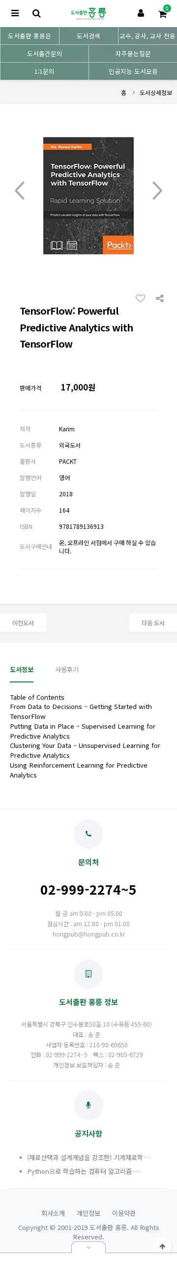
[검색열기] (36, 13)
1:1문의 (44, 71)
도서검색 (88, 35)
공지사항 (88, 1133)
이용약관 (124, 1213)
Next (157, 191)
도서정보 (21, 669)
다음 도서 (153, 622)
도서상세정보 (156, 92)
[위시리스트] (143, 298)
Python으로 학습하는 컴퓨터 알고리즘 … (84, 1171)
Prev (20, 191)
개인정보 (88, 1213)
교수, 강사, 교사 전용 (147, 35)
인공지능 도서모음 (133, 71)
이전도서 (23, 622)
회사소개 (53, 1213)
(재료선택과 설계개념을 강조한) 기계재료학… (88, 1157)
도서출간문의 (44, 53)
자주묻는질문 (133, 53)
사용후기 (67, 669)
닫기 (88, 1247)
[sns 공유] (159, 297)
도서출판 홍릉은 (29, 35)
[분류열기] (15, 13)
